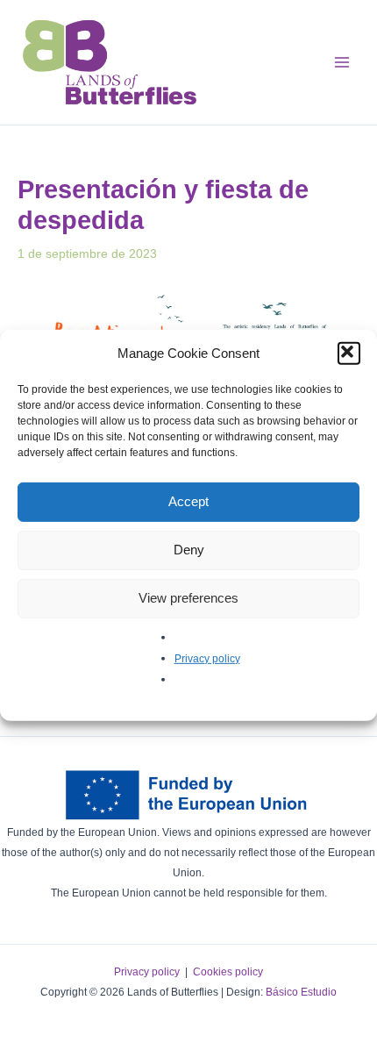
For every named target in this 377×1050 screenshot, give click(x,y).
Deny (189, 549)
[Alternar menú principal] (341, 62)
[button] (348, 352)
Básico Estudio (301, 992)
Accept (188, 501)
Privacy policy (207, 658)
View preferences (188, 597)
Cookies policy (228, 972)
